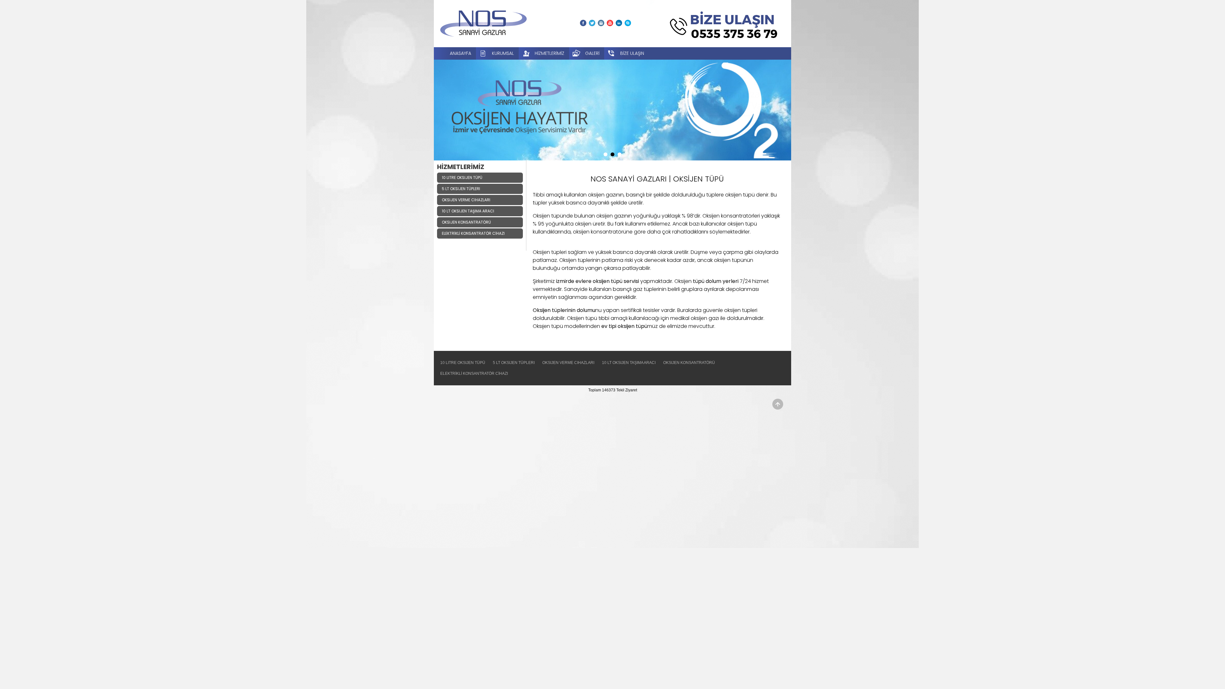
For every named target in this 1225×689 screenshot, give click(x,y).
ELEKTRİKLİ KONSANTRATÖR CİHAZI (474, 373)
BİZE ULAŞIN (632, 53)
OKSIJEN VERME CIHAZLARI (568, 362)
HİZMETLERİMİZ (549, 53)
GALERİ (592, 53)
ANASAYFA (460, 53)
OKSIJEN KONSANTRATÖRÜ (689, 362)
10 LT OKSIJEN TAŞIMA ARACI (629, 362)
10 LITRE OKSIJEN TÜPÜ (462, 362)
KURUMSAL (503, 53)
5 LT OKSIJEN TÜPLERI (514, 362)
